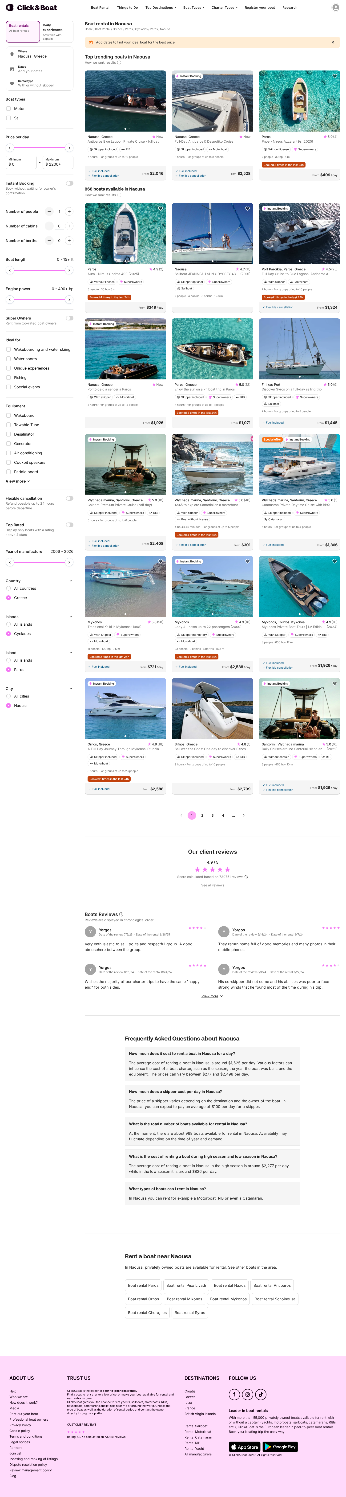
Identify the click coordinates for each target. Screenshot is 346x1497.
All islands (23, 624)
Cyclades (141, 29)
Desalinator (24, 434)
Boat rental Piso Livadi (186, 1285)
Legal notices (19, 1442)
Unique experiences (31, 368)
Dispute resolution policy (28, 1464)
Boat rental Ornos (143, 1299)
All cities (21, 696)
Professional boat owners (28, 1419)
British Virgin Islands (200, 1414)
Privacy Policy (20, 1425)
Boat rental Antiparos (272, 1285)
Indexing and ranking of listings (33, 1459)
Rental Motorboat (198, 1432)
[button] (125, 129)
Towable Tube (26, 424)
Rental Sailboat (196, 1426)
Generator (23, 443)
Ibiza (188, 1402)
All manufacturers (198, 1454)
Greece (118, 29)
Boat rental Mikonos (184, 1299)
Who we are (18, 1397)
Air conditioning (28, 453)
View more (209, 996)
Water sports (25, 358)
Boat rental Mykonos (228, 1299)
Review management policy (30, 1470)
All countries (25, 588)
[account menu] (335, 7)
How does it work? (23, 1402)
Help (12, 1391)
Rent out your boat (23, 1414)
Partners (15, 1448)
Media (14, 1408)
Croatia (190, 1391)
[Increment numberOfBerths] (69, 240)
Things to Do (127, 7)
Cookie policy (19, 1431)
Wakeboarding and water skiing (42, 349)
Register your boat (260, 7)
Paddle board (26, 471)
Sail (17, 118)
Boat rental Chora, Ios (147, 1312)
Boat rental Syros (190, 1312)
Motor (19, 108)
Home (89, 29)
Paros (129, 29)
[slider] (10, 148)
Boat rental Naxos (229, 1285)
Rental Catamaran (198, 1437)
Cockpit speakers (29, 462)
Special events (27, 387)
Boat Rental (100, 7)
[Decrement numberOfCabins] (49, 226)
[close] (333, 42)
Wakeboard (24, 415)
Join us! (15, 1453)
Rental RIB (192, 1443)
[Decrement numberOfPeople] (49, 211)
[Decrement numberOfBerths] (49, 240)
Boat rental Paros (143, 1285)
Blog (12, 1476)
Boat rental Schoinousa (275, 1299)
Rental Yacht (194, 1448)
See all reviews (212, 885)
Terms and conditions (25, 1436)
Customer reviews (82, 1424)
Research (290, 7)
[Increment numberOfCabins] (69, 226)
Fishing (20, 377)
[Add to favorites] (335, 76)
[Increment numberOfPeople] (69, 211)
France (190, 1408)
